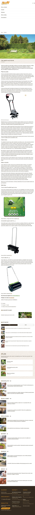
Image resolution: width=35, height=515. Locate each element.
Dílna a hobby (4, 14)
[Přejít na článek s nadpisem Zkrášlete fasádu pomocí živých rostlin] (26, 315)
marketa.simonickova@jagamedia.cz (28, 497)
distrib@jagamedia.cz (16, 503)
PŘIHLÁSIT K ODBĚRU (5, 508)
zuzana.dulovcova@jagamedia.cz (18, 499)
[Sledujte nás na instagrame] (34, 3)
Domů (2, 32)
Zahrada (3, 12)
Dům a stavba (4, 7)
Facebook (4, 499)
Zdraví (3, 469)
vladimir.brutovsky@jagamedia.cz (29, 503)
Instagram (8, 499)
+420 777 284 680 (26, 502)
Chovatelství (3, 17)
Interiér (2, 9)
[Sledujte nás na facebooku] (33, 3)
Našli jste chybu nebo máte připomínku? (9, 306)
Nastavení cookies (4, 492)
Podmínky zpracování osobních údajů (6, 493)
